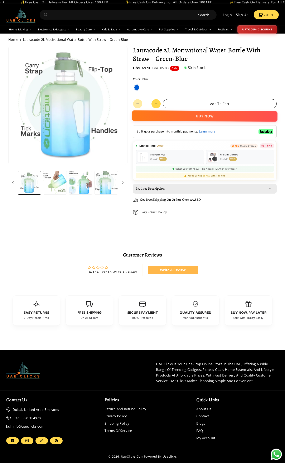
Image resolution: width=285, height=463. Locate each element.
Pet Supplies (167, 29)
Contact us (16, 400)
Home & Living (18, 29)
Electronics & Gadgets (52, 29)
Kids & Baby (109, 29)
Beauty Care (84, 29)
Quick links (207, 400)
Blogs (200, 423)
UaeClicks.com (132, 456)
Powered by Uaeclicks (160, 456)
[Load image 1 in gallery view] (29, 182)
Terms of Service (118, 430)
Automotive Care (138, 29)
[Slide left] (13, 182)
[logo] (23, 370)
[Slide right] (122, 182)
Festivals (223, 29)
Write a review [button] (173, 270)
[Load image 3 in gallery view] (80, 182)
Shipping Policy (117, 423)
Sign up (242, 15)
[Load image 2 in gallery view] (55, 182)
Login (227, 15)
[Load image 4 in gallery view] (106, 182)
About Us (203, 409)
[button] (266, 14)
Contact (202, 416)
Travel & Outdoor (196, 29)
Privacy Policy (116, 416)
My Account (205, 438)
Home (13, 39)
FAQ (199, 430)
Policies (112, 400)
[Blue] (137, 87)
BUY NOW (204, 116)
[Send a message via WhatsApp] (276, 454)
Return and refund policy (125, 409)
